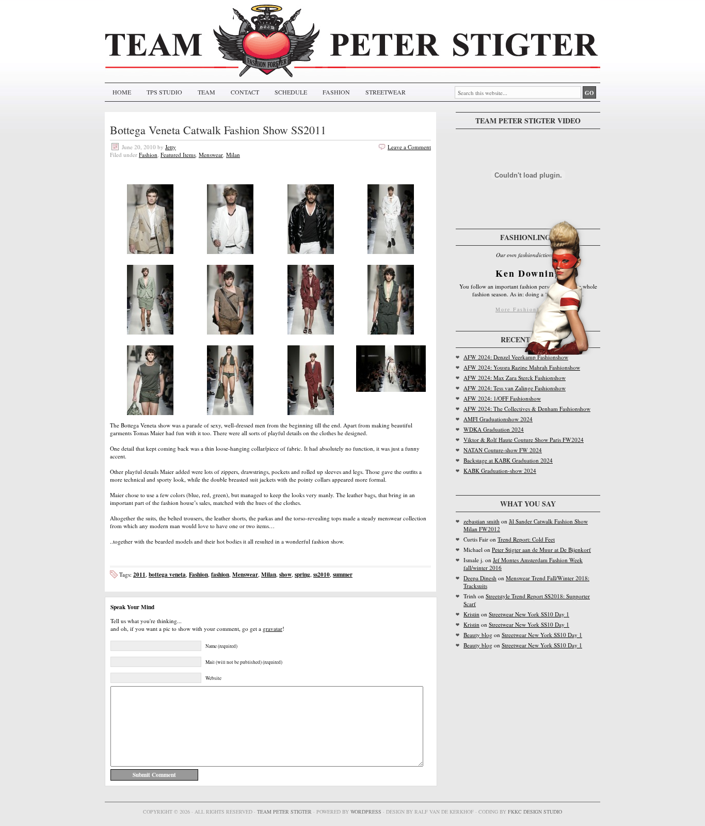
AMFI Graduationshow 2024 (498, 419)
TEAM (206, 92)
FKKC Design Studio (535, 811)
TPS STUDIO (164, 92)
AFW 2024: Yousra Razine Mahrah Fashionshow (521, 367)
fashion (220, 574)
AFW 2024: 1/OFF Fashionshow (502, 398)
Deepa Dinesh (479, 578)
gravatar (272, 628)
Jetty (170, 147)
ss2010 (321, 574)
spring (302, 574)
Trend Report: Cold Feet (526, 539)
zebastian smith (481, 521)
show (285, 574)
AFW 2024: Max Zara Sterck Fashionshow (514, 378)
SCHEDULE (291, 92)
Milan (233, 154)
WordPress (365, 811)
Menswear (211, 154)
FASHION (336, 92)
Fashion (148, 154)
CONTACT (245, 92)
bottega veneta (167, 574)
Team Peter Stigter (284, 811)
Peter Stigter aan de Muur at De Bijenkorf (541, 549)
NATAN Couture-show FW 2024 (502, 450)
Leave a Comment (409, 147)
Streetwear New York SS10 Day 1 (529, 614)
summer (342, 574)
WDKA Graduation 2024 (493, 429)
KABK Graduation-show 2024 (499, 470)
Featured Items (178, 154)
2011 (139, 574)
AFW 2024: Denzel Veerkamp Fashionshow (515, 357)
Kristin (471, 614)
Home (122, 92)
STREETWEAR (385, 92)
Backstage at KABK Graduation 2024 (508, 460)
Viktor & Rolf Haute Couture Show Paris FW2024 (523, 439)
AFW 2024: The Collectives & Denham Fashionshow (526, 408)
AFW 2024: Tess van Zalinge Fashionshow (514, 388)
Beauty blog (477, 635)
